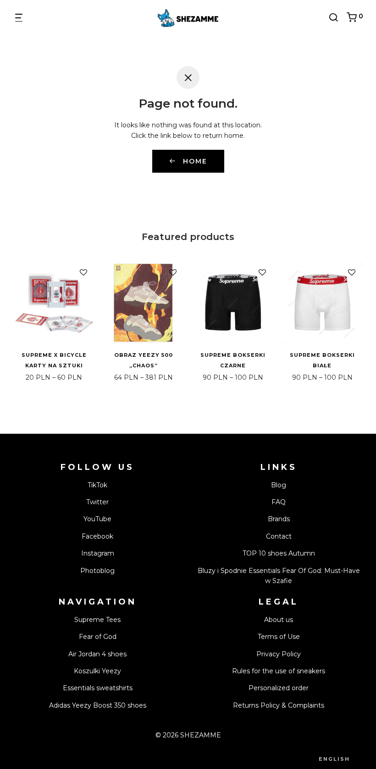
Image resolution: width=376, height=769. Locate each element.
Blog (278, 485)
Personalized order (279, 688)
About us (278, 620)
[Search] (336, 17)
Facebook (97, 536)
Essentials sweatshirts (98, 688)
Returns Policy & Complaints (278, 705)
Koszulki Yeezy (97, 671)
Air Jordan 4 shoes (97, 654)
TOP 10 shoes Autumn (279, 553)
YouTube (97, 519)
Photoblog (97, 571)
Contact (279, 536)
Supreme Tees (97, 620)
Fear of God (97, 637)
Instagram (97, 553)
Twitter (97, 502)
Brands (279, 519)
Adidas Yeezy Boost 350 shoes (97, 705)
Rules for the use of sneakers (278, 671)
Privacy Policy (278, 654)
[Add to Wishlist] (83, 273)
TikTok (97, 485)
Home (193, 161)
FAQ (278, 502)
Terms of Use (279, 637)
